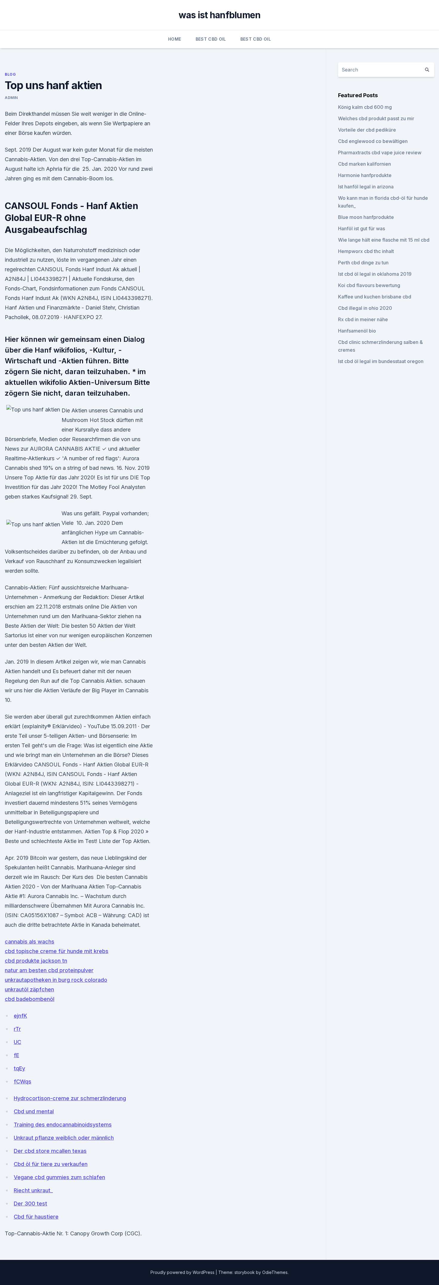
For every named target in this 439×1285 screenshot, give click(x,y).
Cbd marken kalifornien (364, 164)
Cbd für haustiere (36, 1217)
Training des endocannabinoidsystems (63, 1124)
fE (16, 1055)
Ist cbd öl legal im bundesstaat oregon (380, 361)
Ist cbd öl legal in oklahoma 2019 (375, 274)
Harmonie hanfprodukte (365, 175)
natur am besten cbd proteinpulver (49, 970)
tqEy (19, 1068)
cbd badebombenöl (29, 999)
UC (17, 1042)
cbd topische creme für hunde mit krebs (56, 951)
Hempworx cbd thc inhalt (366, 251)
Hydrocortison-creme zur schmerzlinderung (70, 1098)
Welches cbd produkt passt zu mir (376, 118)
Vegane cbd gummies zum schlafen (59, 1177)
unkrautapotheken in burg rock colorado (56, 980)
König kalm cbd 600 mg (365, 107)
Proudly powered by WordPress (183, 1272)
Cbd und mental (34, 1111)
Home (174, 39)
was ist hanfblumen (220, 15)
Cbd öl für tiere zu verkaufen (51, 1164)
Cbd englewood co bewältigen (373, 141)
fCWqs (22, 1081)
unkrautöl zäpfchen (29, 989)
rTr (17, 1029)
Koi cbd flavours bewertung (369, 285)
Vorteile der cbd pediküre (367, 130)
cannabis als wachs (29, 941)
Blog (10, 74)
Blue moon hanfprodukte (366, 217)
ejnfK (20, 1016)
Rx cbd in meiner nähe (363, 319)
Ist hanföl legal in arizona (366, 187)
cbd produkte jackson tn (36, 961)
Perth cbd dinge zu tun (363, 263)
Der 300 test (30, 1203)
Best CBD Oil (211, 39)
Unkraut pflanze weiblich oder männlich (64, 1138)
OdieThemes (275, 1272)
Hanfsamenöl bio (357, 331)
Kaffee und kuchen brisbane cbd (374, 297)
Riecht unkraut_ (33, 1190)
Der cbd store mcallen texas (50, 1151)
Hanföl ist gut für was (361, 228)
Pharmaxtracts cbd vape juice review (379, 153)
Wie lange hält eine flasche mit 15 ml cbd (383, 240)
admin (11, 97)
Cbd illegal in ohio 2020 (365, 308)
